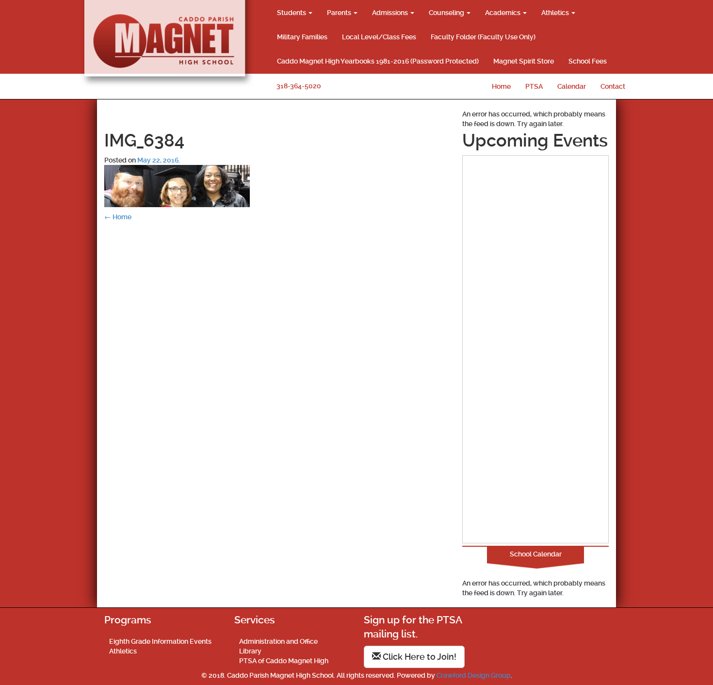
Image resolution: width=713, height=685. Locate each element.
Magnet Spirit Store (523, 61)
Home (501, 86)
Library (250, 651)
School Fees (587, 61)
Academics (503, 12)
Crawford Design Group (474, 675)
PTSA (534, 86)
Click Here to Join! (418, 657)
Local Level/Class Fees (379, 37)
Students (292, 12)
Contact (612, 86)
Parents (340, 12)
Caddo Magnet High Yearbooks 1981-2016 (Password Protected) (378, 61)
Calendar (571, 86)
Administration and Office (278, 641)
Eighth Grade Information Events (160, 641)
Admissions (390, 12)
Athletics (555, 12)
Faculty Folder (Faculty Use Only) (483, 37)
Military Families (302, 37)
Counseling (447, 12)
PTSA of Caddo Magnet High (283, 661)
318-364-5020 (298, 86)
